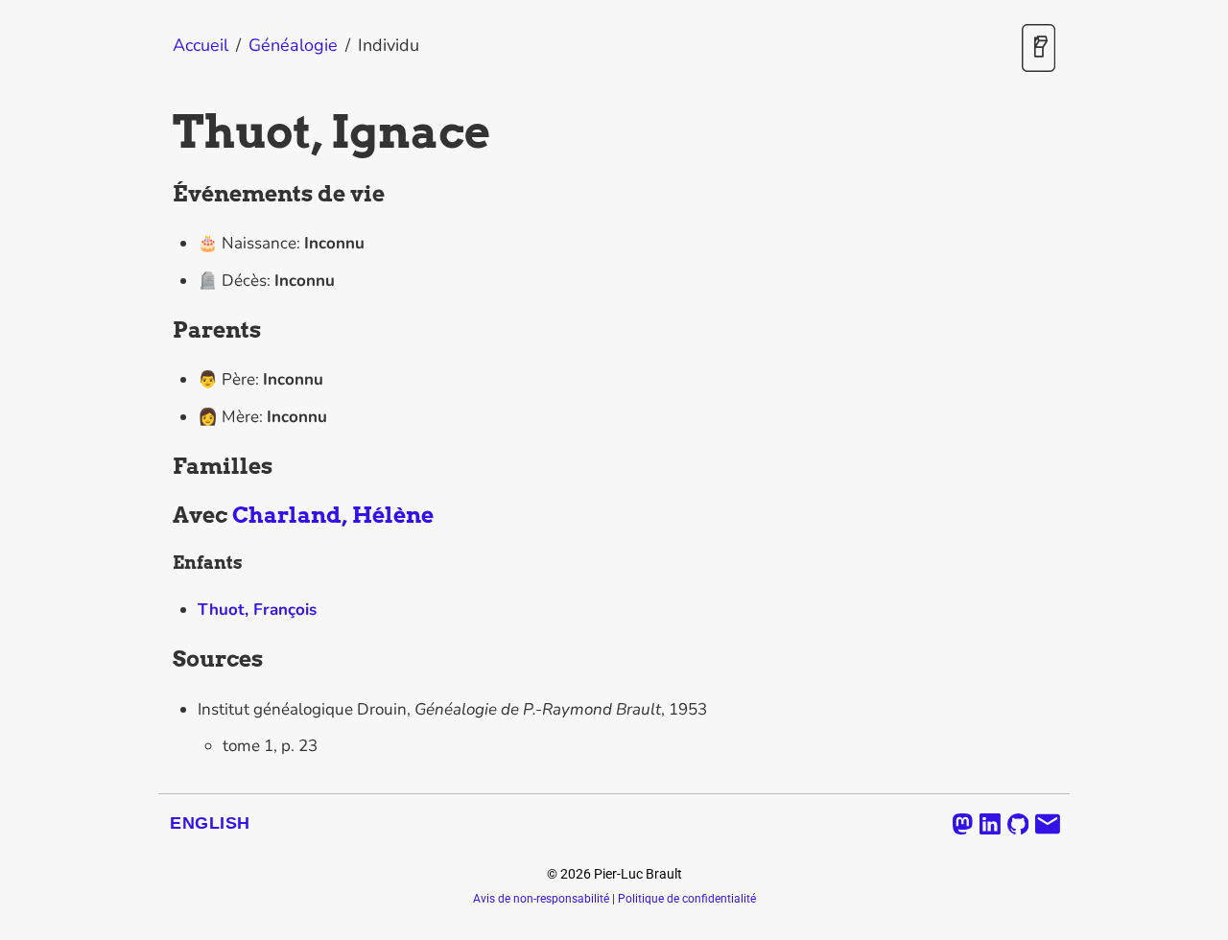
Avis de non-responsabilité (541, 898)
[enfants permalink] (163, 563)
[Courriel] (1047, 823)
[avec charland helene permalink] (163, 516)
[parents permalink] (163, 330)
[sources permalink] (163, 659)
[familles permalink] (163, 467)
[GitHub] (1018, 823)
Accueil (200, 45)
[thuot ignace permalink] (163, 131)
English (210, 823)
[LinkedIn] (990, 823)
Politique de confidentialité (687, 898)
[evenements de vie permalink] (163, 194)
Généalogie (293, 45)
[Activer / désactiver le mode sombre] (1038, 49)
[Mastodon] (963, 823)
